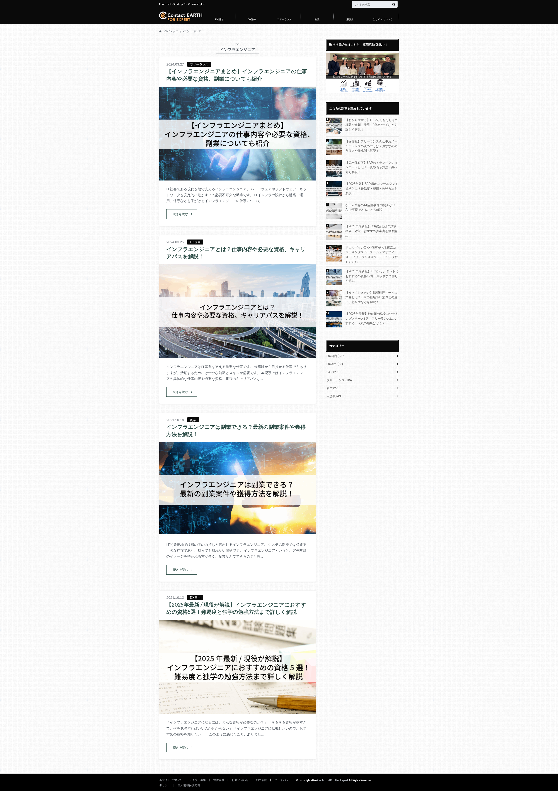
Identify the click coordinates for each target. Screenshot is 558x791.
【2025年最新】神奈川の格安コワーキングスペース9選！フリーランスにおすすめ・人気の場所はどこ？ (371, 318)
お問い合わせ (240, 780)
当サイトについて (382, 19)
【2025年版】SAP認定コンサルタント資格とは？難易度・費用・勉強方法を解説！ (371, 188)
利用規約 (261, 780)
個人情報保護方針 (189, 785)
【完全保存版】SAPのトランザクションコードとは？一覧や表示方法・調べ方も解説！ (371, 167)
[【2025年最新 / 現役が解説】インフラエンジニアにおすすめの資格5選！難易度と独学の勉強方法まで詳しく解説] (237, 711)
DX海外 (252, 19)
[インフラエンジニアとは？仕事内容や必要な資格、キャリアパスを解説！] (237, 355)
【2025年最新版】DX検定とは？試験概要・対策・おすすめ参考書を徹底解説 (371, 230)
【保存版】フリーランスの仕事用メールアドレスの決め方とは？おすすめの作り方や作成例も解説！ (371, 145)
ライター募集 (197, 780)
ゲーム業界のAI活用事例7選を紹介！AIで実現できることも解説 (370, 207)
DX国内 (219, 19)
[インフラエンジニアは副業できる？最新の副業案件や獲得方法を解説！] (237, 533)
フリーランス (284, 19)
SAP (333, 372)
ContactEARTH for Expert (332, 780)
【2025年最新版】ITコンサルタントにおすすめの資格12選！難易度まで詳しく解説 (371, 275)
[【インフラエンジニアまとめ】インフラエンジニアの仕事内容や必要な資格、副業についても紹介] (237, 178)
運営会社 (219, 780)
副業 (317, 19)
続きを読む (180, 214)
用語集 (350, 19)
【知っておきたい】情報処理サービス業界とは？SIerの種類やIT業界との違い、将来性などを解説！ (371, 297)
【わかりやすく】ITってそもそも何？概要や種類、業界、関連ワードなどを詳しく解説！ (371, 124)
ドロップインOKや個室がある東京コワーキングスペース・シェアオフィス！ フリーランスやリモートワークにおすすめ (371, 254)
